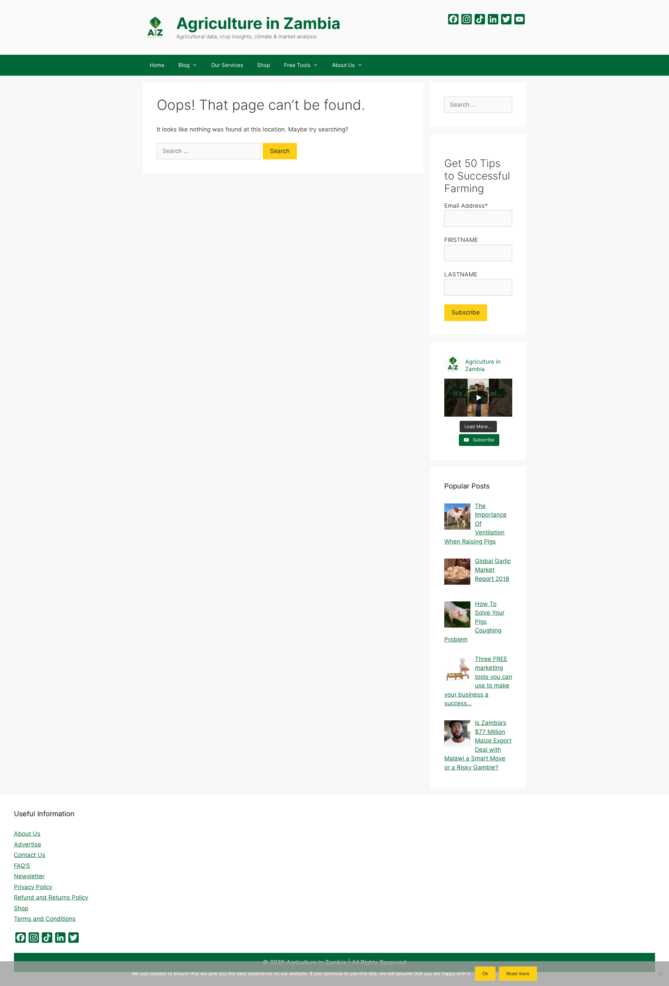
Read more (518, 973)
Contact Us (29, 854)
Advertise (27, 844)
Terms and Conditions (45, 918)
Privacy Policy (33, 886)
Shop (263, 65)
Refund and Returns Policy (51, 897)
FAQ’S (22, 865)
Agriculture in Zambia (258, 23)
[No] (660, 973)
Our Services (227, 65)
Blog (184, 65)
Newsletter (29, 876)
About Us (343, 65)
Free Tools (297, 65)
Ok (485, 973)
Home (157, 65)
